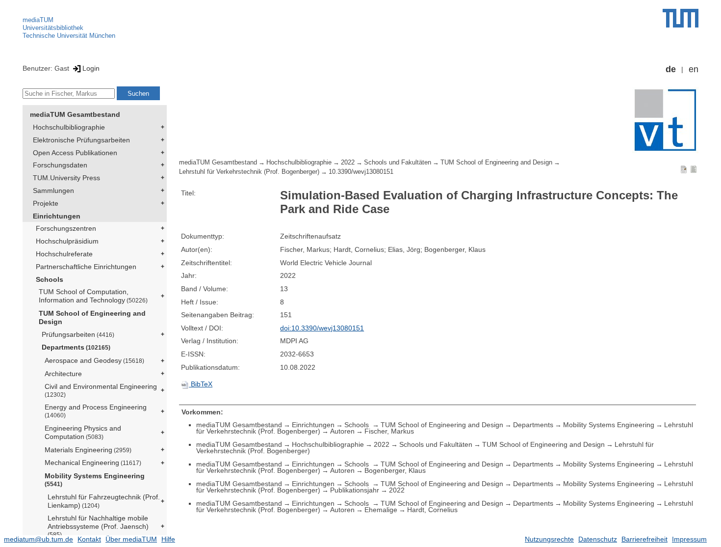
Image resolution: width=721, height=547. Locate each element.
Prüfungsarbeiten (78, 334)
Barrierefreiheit (644, 539)
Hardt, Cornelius (432, 510)
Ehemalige (380, 510)
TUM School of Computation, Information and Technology (93, 296)
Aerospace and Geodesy (94, 360)
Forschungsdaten (60, 165)
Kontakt (89, 539)
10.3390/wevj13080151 (361, 171)
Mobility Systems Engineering (95, 479)
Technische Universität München (69, 35)
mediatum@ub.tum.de (38, 539)
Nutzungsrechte (549, 539)
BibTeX (200, 384)
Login (91, 68)
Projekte (45, 203)
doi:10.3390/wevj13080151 (322, 328)
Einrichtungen (56, 216)
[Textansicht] (693, 168)
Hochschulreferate (64, 254)
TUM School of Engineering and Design (92, 317)
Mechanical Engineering (93, 462)
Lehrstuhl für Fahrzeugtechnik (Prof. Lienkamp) (104, 501)
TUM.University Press (66, 178)
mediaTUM (38, 20)
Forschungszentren (66, 228)
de (671, 69)
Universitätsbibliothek (53, 27)
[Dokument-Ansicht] (684, 168)
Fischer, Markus (389, 431)
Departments (76, 347)
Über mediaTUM (131, 539)
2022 (348, 162)
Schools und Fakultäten (397, 162)
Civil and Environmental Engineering (101, 390)
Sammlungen (53, 190)
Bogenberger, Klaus (395, 470)
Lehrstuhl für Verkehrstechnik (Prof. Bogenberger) (249, 171)
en (693, 69)
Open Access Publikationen (75, 153)
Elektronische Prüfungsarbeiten (81, 140)
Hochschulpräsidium (67, 241)
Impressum (689, 539)
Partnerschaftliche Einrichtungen (86, 267)
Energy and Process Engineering (96, 410)
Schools (49, 279)
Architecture (63, 374)
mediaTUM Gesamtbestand (75, 114)
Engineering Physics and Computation (83, 432)
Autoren (342, 431)
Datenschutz (597, 539)
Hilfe (168, 539)
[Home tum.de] (680, 18)
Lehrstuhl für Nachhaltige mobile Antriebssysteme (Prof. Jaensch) (98, 526)
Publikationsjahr (354, 490)
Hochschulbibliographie (69, 127)
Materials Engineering (88, 450)
